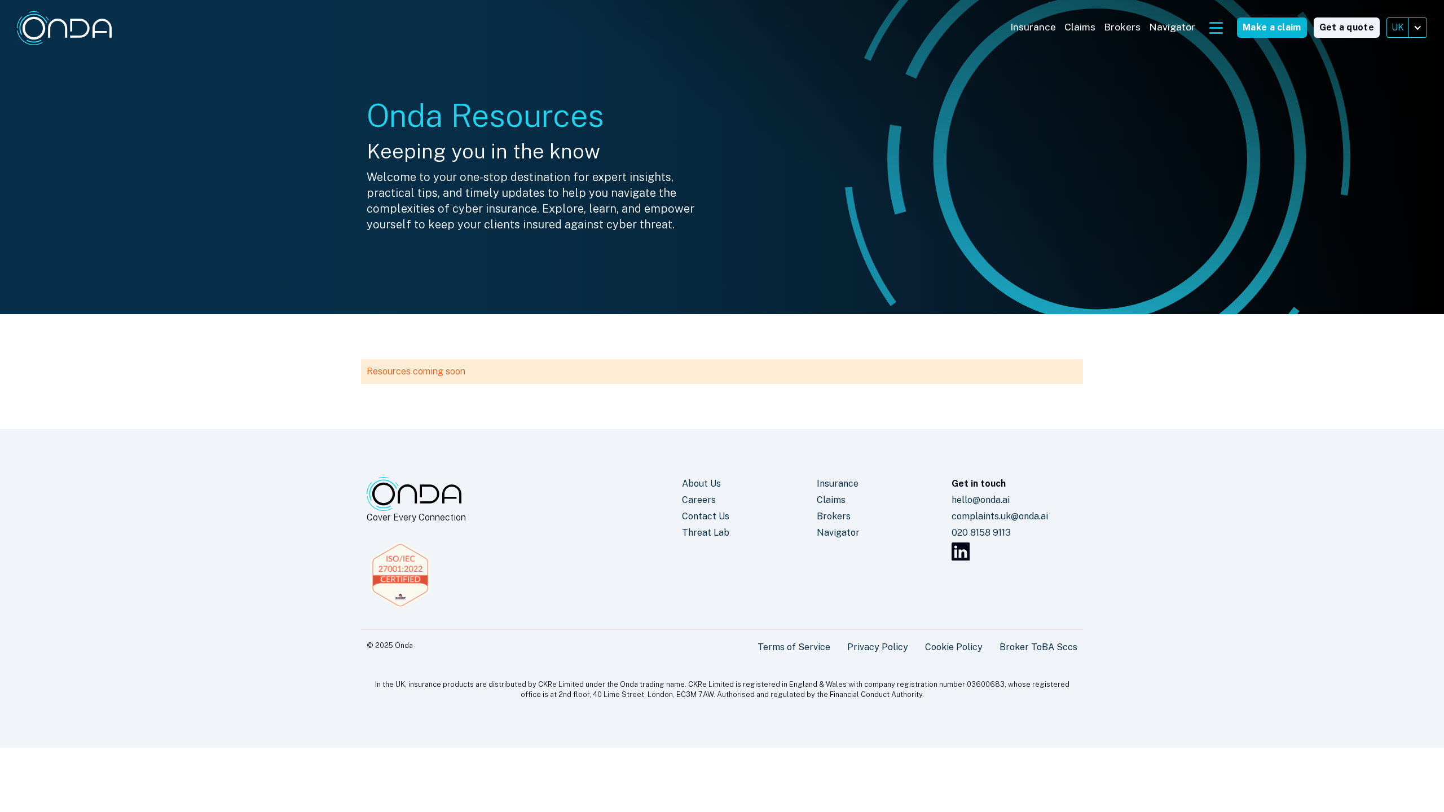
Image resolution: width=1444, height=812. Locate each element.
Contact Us (705, 516)
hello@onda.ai (981, 500)
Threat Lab (705, 532)
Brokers (1122, 27)
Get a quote (1346, 27)
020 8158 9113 (981, 532)
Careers (699, 500)
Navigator (1172, 27)
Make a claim (1272, 27)
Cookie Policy (954, 647)
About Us (701, 483)
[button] (1406, 27)
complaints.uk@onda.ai (1000, 516)
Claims (1079, 27)
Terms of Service (794, 647)
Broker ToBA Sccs (1038, 647)
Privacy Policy (877, 647)
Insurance (1033, 27)
